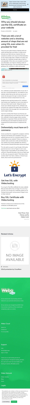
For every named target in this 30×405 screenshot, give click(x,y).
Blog (2, 379)
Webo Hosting (4, 377)
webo (16, 31)
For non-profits (5, 331)
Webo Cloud (5, 324)
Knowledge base (5, 350)
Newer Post (23, 216)
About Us (3, 327)
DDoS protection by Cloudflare (11, 269)
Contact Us (3, 329)
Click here (3, 208)
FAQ (2, 348)
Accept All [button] (14, 401)
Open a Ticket (4, 352)
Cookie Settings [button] (6, 401)
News (2, 381)
